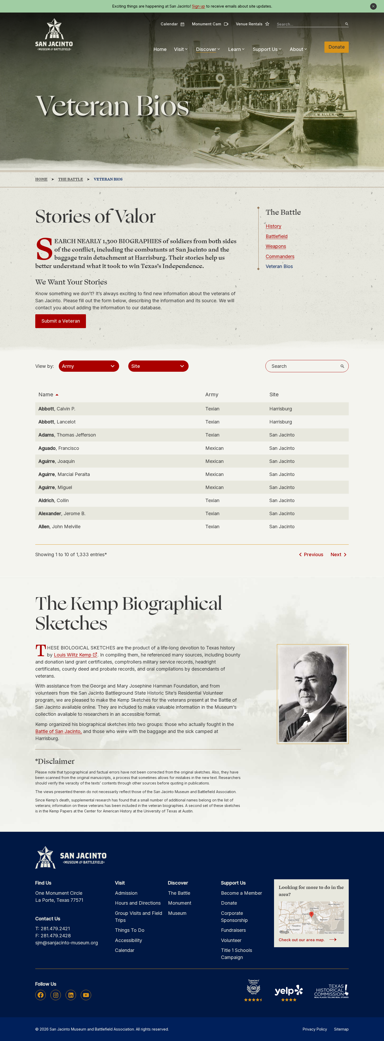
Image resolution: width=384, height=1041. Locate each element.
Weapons (276, 246)
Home (160, 49)
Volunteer (231, 940)
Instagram (56, 995)
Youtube (86, 995)
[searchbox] (313, 24)
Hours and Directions (138, 903)
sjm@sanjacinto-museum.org (66, 942)
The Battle (179, 893)
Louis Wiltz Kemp (72, 655)
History (273, 226)
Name (45, 394)
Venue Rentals (253, 23)
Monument (179, 903)
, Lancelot (56, 421)
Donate (337, 47)
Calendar (173, 24)
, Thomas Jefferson (67, 435)
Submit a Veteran (61, 321)
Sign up (198, 6)
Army (211, 394)
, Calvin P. (56, 408)
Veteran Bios (279, 266)
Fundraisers (233, 930)
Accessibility (128, 940)
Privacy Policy (315, 1029)
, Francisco (58, 448)
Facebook (41, 995)
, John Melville (59, 526)
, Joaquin (56, 461)
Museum (177, 913)
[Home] (54, 35)
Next (336, 554)
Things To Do (129, 930)
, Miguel (55, 487)
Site (274, 394)
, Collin (53, 500)
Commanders (280, 256)
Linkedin (70, 995)
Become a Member (241, 893)
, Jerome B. (62, 513)
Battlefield (277, 236)
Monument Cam (210, 24)
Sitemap (341, 1029)
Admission (126, 893)
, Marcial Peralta (64, 474)
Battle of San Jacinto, (58, 731)
